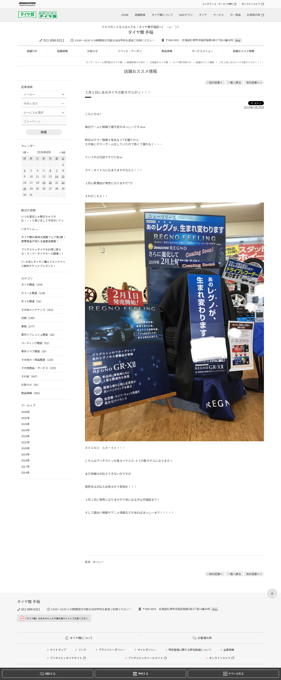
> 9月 (62, 152)
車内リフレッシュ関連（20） (38, 335)
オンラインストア (251, 4)
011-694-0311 (53, 40)
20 (50, 182)
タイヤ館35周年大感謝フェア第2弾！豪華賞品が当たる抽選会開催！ (43, 239)
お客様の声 (253, 15)
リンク (82, 650)
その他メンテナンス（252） (38, 310)
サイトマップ (58, 650)
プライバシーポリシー (112, 650)
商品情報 (166, 51)
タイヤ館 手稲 (140, 32)
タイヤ (203, 15)
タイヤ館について (162, 15)
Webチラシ (186, 15)
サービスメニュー (202, 51)
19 (43, 182)
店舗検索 (140, 15)
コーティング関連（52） (36, 343)
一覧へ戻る (234, 82)
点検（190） (28, 318)
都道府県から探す (136, 62)
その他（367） (30, 376)
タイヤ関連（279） (32, 284)
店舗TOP (32, 51)
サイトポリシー (146, 650)
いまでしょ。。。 (30, 229)
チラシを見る (236, 673)
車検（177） (28, 326)
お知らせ (92, 51)
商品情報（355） (31, 393)
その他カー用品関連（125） (38, 360)
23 (24, 188)
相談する (50, 673)
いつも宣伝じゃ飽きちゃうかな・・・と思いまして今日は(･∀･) (42, 218)
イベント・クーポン (130, 51)
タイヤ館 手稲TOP (182, 62)
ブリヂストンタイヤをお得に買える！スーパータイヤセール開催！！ (42, 251)
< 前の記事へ (215, 82)
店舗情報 (62, 51)
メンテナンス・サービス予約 (217, 4)
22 (63, 182)
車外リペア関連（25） (34, 351)
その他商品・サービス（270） (39, 368)
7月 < (25, 152)
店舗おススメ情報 (243, 51)
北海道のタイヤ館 (159, 62)
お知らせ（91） (30, 385)
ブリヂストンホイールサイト (145, 658)
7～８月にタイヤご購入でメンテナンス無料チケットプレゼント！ (43, 264)
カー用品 (235, 15)
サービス (218, 15)
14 (56, 176)
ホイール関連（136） (34, 293)
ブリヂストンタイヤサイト (66, 658)
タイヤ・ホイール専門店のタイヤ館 (104, 62)
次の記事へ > (254, 82)
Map (238, 40)
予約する (143, 673)
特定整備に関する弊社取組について (189, 650)
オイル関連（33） (32, 301)
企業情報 (228, 650)
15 (63, 176)
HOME (125, 15)
